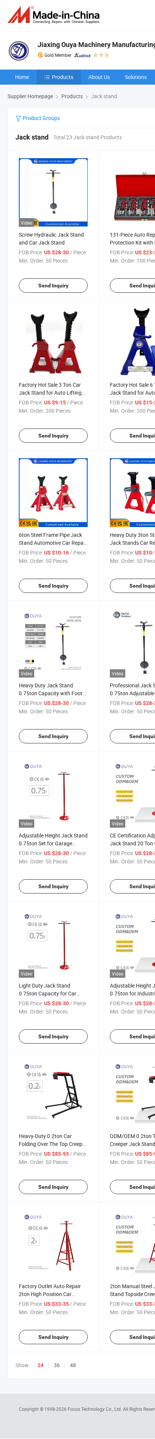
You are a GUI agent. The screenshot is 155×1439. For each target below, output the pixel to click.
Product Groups (40, 118)
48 (73, 1365)
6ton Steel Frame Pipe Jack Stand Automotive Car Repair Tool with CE (53, 542)
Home (22, 77)
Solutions (136, 77)
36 (57, 1365)
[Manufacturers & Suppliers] (55, 15)
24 (41, 1365)
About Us (99, 77)
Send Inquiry (53, 286)
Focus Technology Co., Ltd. (95, 1409)
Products (62, 77)
